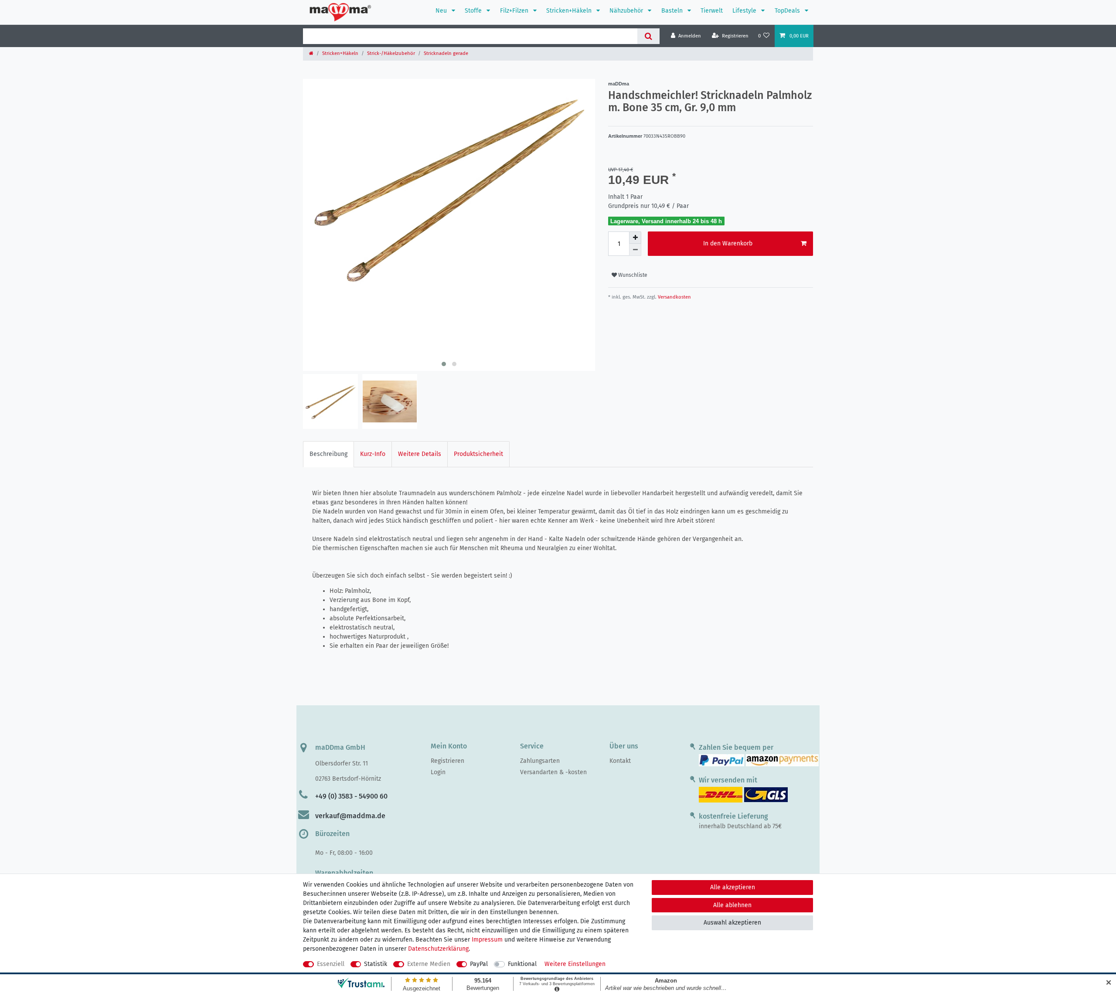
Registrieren (447, 761)
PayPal (479, 964)
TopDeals (788, 10)
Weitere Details (419, 454)
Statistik (375, 964)
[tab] (328, 454)
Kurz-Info (372, 454)
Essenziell (330, 964)
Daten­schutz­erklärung (438, 948)
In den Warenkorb (727, 243)
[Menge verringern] (635, 250)
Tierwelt (712, 10)
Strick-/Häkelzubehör (391, 53)
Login (438, 772)
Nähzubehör (627, 10)
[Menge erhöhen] (635, 237)
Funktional (522, 964)
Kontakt (620, 761)
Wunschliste (632, 275)
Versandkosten (674, 297)
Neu (442, 10)
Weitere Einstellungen (575, 964)
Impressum (487, 939)
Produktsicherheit (478, 454)
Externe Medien (428, 964)
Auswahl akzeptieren (732, 922)
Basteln (672, 10)
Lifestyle (745, 10)
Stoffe (474, 10)
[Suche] (648, 36)
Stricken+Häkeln (569, 10)
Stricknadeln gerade (446, 53)
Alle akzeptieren (732, 887)
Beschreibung (328, 454)
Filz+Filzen (515, 10)
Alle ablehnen (732, 905)
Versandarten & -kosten (553, 772)
